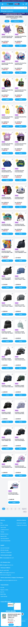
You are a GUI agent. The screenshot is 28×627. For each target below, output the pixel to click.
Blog (1, 523)
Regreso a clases (4, 589)
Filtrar (7, 21)
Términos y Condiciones (6, 552)
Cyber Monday (4, 596)
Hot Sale (2, 587)
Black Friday (3, 594)
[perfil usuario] (23, 4)
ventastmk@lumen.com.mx (8, 572)
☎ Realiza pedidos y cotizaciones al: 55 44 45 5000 (13, 0)
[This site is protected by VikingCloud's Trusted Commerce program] (17, 607)
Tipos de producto (5, 538)
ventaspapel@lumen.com (8, 557)
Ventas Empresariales (5, 540)
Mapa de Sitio (4, 536)
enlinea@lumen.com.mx (7, 565)
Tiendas (2, 532)
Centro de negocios (6, 575)
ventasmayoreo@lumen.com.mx (9, 580)
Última (24, 511)
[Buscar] (25, 8)
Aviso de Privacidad (5, 548)
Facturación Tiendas (21, 523)
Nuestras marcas (4, 534)
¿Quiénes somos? (5, 529)
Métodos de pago (5, 550)
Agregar (7, 45)
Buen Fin (2, 592)
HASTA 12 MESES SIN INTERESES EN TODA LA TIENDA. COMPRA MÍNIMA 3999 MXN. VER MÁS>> (14, 14)
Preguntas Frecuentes (22, 525)
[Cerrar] (27, 13)
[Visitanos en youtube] (22, 614)
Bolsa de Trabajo (4, 525)
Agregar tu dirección (7, 11)
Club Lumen (3, 527)
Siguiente (24, 509)
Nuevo (3, 34)
